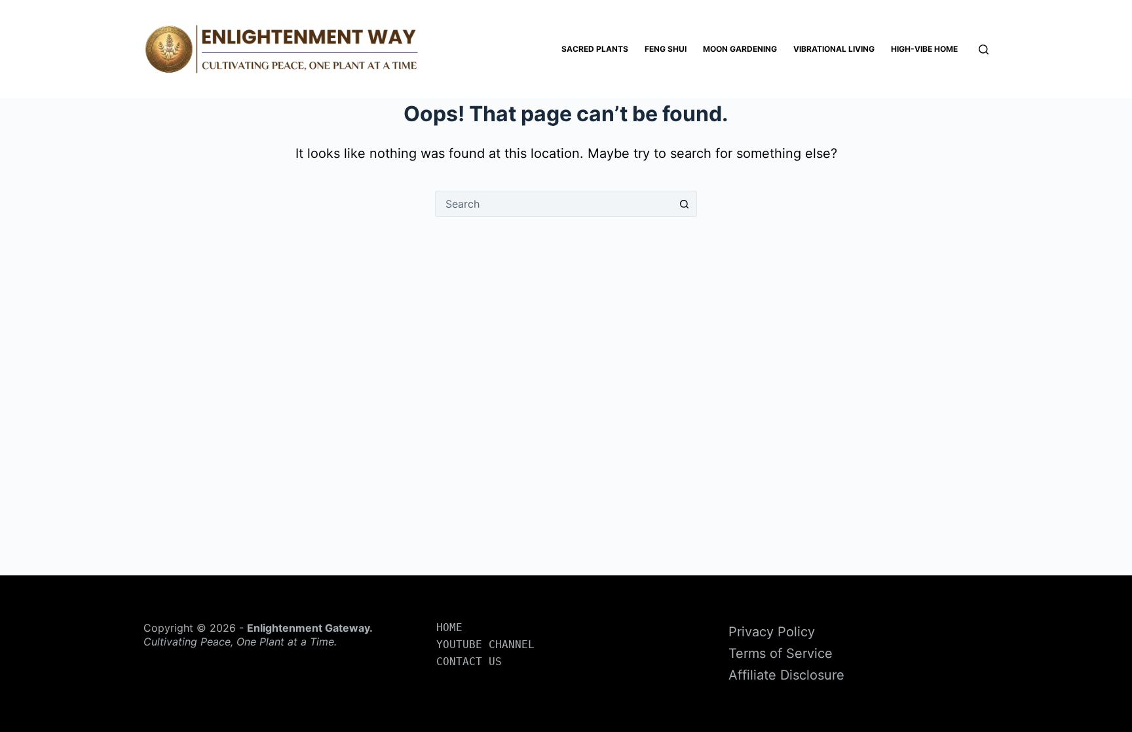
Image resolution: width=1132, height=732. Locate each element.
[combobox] (553, 204)
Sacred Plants (594, 49)
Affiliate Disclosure (786, 675)
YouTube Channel (485, 644)
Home (449, 627)
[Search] (984, 49)
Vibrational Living (834, 49)
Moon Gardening (740, 49)
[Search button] (683, 203)
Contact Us (469, 661)
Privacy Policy (771, 632)
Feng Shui (666, 49)
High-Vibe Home (924, 49)
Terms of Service (780, 653)
